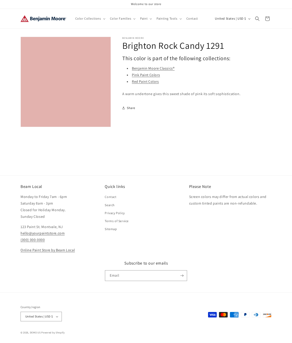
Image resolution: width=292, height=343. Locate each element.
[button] (90, 18)
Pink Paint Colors (146, 75)
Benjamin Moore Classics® (153, 68)
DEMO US (35, 332)
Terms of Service (117, 221)
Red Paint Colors (145, 81)
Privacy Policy (115, 213)
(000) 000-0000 (33, 239)
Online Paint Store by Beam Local (48, 250)
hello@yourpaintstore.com (43, 233)
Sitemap (111, 229)
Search (110, 205)
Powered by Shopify (53, 332)
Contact (110, 197)
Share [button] (131, 108)
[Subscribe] (182, 275)
